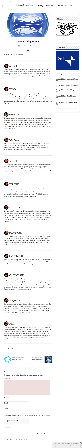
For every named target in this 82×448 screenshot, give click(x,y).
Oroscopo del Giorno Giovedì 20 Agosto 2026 (66, 97)
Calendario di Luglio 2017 (63, 35)
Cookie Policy (58, 447)
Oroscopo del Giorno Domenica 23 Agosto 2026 (67, 80)
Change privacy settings (41, 433)
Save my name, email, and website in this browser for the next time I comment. (27, 415)
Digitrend (28, 439)
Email (6, 403)
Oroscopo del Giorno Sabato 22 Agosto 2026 (67, 85)
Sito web (6, 408)
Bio (71, 5)
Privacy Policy (41, 435)
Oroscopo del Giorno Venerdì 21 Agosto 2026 (66, 90)
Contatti (41, 6)
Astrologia (62, 5)
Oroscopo (49, 5)
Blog (31, 46)
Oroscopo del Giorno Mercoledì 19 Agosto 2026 (66, 103)
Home (40, 5)
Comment (7, 379)
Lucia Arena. (13, 439)
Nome (6, 398)
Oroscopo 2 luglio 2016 (28, 41)
